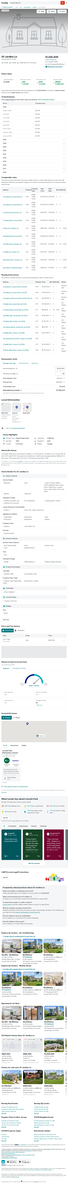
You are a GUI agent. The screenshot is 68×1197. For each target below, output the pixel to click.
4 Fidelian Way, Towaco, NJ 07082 (14, 344)
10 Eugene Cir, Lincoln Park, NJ (12, 196)
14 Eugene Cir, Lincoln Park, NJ (12, 204)
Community (12, 826)
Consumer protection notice (28, 1155)
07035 (35, 7)
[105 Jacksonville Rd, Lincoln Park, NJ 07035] (54, 1077)
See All (6, 818)
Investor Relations (44, 1168)
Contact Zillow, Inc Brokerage (9, 1157)
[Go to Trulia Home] (5, 3)
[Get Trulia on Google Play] (24, 1162)
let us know (16, 1177)
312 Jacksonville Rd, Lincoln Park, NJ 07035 (16, 327)
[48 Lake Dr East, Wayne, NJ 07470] (12, 1045)
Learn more (4, 792)
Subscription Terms (60, 1168)
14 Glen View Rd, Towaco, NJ (12, 212)
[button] (63, 3)
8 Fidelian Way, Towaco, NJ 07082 (14, 333)
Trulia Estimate (9, 99)
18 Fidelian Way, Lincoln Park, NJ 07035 (15, 315)
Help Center (36, 1181)
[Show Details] (64, 107)
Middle (24, 745)
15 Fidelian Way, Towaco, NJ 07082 (14, 321)
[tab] (7, 630)
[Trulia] (3, 1162)
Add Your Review (34, 863)
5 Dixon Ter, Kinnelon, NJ (11, 228)
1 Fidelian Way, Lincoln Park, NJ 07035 (15, 304)
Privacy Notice (8, 1170)
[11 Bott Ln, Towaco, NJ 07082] (33, 1045)
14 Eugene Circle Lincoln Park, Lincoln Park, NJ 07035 (20, 298)
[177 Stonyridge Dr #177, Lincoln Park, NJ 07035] (53, 979)
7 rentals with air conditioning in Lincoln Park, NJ (19, 936)
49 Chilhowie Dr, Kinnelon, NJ (12, 244)
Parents (34, 826)
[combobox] (37, 3)
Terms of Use (52, 1168)
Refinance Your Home (55, 67)
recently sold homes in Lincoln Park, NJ (27, 912)
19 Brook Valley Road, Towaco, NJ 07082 (16, 350)
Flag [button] (17, 856)
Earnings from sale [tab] (9, 363)
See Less (7, 619)
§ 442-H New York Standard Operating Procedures (13, 1152)
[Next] (65, 951)
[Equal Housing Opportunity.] (22, 1181)
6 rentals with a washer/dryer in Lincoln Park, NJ (19, 969)
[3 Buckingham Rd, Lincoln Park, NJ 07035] (12, 1077)
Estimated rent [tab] (23, 363)
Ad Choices (14, 1170)
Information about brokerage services (13, 1155)
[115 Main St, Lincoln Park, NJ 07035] (12, 946)
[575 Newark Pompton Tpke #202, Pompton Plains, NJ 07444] (33, 1013)
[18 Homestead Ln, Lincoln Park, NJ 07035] (53, 946)
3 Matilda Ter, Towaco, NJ (11, 252)
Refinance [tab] (35, 363)
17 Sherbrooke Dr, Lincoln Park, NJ (13, 220)
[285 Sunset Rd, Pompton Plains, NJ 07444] (33, 1077)
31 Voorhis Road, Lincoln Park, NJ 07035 (15, 310)
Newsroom (36, 1168)
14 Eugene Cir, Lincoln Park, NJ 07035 (15, 292)
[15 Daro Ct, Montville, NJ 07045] (54, 1045)
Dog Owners (23, 826)
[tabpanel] (34, 380)
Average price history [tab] (19, 668)
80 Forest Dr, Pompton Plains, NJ (13, 267)
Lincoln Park (27, 7)
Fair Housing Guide (24, 1168)
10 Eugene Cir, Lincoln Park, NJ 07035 (15, 287)
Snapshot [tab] (6, 668)
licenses (48, 1149)
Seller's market (34, 685)
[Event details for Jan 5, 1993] (64, 640)
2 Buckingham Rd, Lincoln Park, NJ (13, 236)
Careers (31, 1168)
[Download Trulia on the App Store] (11, 1162)
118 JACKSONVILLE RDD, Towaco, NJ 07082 (17, 338)
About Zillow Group (14, 1168)
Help (2, 1170)
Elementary (14, 745)
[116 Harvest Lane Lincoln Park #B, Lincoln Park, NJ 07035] (32, 946)
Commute (43, 826)
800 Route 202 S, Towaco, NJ (12, 260)
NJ (21, 7)
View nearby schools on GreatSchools (16, 786)
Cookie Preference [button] (23, 1170)
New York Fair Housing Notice (8, 1153)
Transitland (23, 1144)
